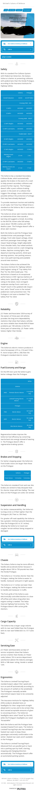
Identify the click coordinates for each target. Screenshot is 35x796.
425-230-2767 (24, 780)
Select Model (12, 10)
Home (5, 10)
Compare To (19, 10)
